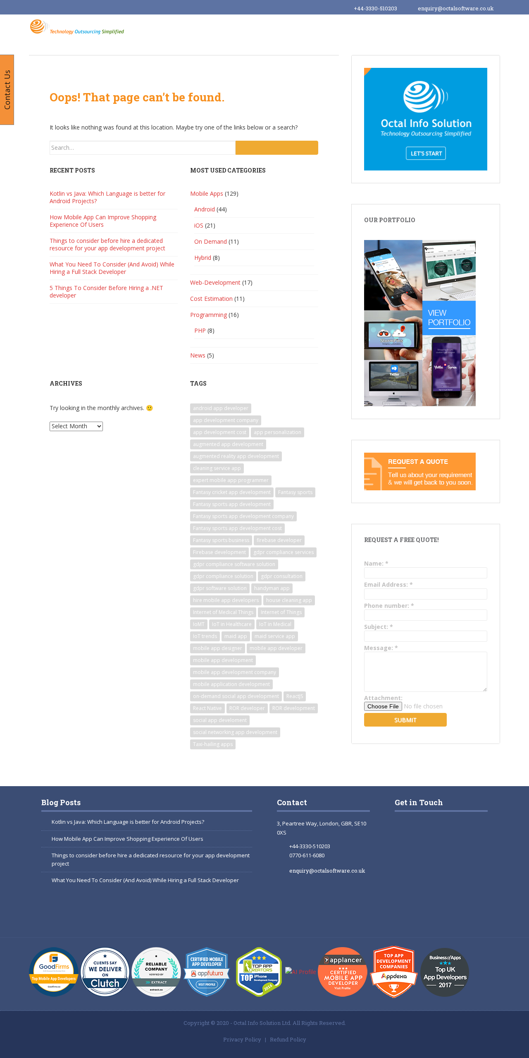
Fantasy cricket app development (232, 492)
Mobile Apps (206, 193)
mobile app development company (234, 672)
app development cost (219, 432)
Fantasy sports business (221, 540)
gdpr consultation (282, 576)
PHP (200, 330)
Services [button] (238, 27)
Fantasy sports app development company (243, 516)
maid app (235, 636)
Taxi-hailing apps (213, 744)
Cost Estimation (211, 298)
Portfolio (431, 27)
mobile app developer (276, 648)
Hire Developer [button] (292, 27)
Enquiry (475, 28)
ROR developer (247, 708)
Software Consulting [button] (364, 27)
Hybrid (202, 258)
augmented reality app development (236, 456)
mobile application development (231, 684)
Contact (292, 802)
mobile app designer (217, 648)
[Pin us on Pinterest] (451, 909)
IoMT (199, 624)
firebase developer (279, 540)
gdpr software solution (220, 588)
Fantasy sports (295, 492)
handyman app (272, 588)
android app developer (220, 408)
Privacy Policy (242, 1039)
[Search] (277, 148)
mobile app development (223, 660)
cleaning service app (217, 468)
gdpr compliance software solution (234, 564)
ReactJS (294, 696)
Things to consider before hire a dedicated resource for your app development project (107, 244)
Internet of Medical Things (223, 612)
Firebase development (219, 552)
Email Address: (388, 584)
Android (204, 209)
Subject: (378, 627)
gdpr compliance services (283, 552)
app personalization (277, 432)
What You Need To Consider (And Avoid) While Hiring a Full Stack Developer (112, 268)
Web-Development (215, 282)
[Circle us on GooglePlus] (446, 833)
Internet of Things (281, 612)
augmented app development (228, 444)
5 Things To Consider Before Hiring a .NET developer (106, 291)
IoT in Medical (275, 624)
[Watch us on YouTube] (446, 871)
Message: (381, 648)
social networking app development (235, 732)
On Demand (210, 241)
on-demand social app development (236, 696)
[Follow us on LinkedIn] (415, 909)
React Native (207, 708)
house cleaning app (289, 600)
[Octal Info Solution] (79, 26)
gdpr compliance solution (223, 576)
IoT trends (205, 636)
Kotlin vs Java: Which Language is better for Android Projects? (107, 197)
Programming (208, 315)
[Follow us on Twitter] (415, 871)
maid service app (275, 636)
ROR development (293, 708)
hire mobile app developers (226, 600)
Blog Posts (61, 802)
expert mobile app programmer (231, 480)
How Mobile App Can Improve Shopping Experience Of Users (103, 220)
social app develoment (220, 720)
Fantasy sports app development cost (237, 528)
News (197, 355)
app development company (225, 420)
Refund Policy (288, 1039)
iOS (198, 225)
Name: (376, 563)
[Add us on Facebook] (411, 833)
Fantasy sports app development (232, 504)
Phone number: (389, 605)
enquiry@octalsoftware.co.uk (456, 8)
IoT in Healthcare (232, 624)
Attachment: (383, 698)
